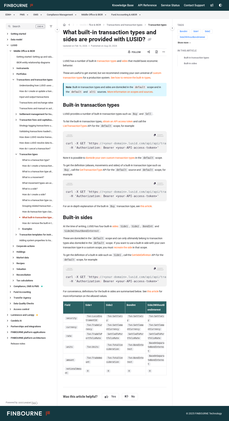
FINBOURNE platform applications (28, 332)
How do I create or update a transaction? (36, 91)
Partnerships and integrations (26, 326)
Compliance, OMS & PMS (26, 286)
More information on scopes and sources (130, 91)
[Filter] (51, 26)
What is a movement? (33, 177)
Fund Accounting (22, 292)
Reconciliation (23, 274)
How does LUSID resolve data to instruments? (36, 142)
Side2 (207, 31)
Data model (16, 39)
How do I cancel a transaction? (34, 148)
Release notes (18, 343)
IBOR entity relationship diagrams (33, 62)
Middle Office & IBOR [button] (92, 14)
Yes (113, 396)
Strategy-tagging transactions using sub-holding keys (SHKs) (36, 125)
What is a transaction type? (36, 160)
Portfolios (21, 74)
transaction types (106, 61)
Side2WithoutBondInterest (192, 37)
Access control (21, 309)
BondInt (183, 31)
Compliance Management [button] (60, 14)
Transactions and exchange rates (36, 102)
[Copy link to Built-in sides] (98, 218)
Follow (136, 52)
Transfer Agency (22, 297)
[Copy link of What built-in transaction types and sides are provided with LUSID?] (149, 40)
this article (146, 206)
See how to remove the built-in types (130, 77)
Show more (183, 42)
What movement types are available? (37, 183)
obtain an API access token (118, 121)
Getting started (18, 33)
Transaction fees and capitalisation (36, 120)
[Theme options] (220, 5)
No (133, 396)
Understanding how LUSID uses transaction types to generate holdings (36, 85)
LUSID (14, 45)
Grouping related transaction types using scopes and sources (37, 206)
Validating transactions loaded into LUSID (36, 131)
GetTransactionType (91, 169)
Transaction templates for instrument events (36, 234)
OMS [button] (35, 14)
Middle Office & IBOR (24, 51)
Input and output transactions (34, 97)
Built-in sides (190, 63)
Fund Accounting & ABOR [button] (124, 14)
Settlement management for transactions (36, 114)
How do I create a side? (34, 194)
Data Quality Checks (24, 303)
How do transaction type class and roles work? (37, 211)
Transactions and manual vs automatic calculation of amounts (36, 108)
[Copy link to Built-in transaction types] (125, 105)
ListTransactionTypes (75, 125)
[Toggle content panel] (172, 28)
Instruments (22, 68)
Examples (27, 229)
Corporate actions (25, 246)
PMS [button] (22, 14)
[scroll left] (69, 25)
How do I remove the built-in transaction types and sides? (37, 223)
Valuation (21, 269)
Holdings (20, 251)
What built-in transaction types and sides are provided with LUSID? (37, 217)
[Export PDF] (156, 52)
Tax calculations (24, 280)
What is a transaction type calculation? (37, 200)
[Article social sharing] (149, 52)
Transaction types (28, 154)
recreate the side (123, 247)
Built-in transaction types (196, 57)
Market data (22, 257)
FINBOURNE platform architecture (28, 338)
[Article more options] (164, 52)
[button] (26, 26)
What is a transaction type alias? (37, 171)
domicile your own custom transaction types (110, 157)
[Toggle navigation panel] (57, 29)
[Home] (18, 5)
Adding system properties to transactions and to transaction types (36, 240)
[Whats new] (212, 5)
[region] (115, 142)
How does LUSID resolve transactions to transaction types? (36, 137)
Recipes (20, 263)
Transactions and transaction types (34, 79)
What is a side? (30, 188)
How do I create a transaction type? (37, 165)
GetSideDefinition (141, 255)
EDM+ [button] (8, 14)
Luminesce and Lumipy (22, 315)
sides (125, 61)
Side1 (196, 31)
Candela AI (16, 320)
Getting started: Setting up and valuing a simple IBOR (34, 56)
